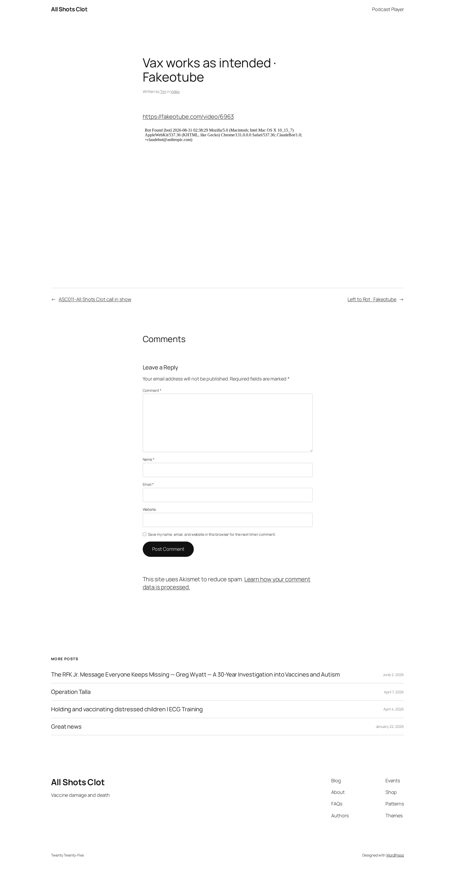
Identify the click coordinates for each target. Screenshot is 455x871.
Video (175, 91)
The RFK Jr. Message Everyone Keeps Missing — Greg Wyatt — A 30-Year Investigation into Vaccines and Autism (195, 674)
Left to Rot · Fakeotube (372, 299)
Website (149, 509)
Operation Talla (71, 692)
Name (149, 459)
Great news (66, 726)
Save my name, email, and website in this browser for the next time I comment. (211, 534)
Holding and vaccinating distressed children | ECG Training (127, 709)
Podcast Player (388, 9)
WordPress (395, 855)
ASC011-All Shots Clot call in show (95, 299)
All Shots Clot (69, 9)
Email (148, 484)
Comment (152, 390)
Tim (163, 91)
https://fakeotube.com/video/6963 (188, 117)
